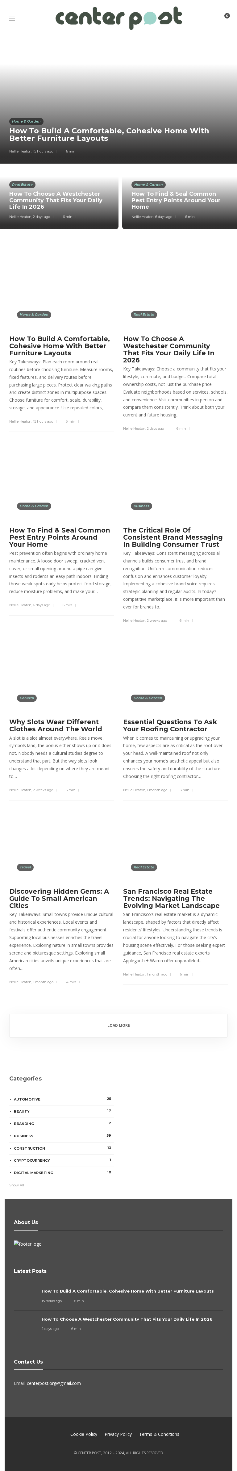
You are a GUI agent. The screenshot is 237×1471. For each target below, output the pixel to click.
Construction (62, 1148)
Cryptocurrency (62, 1160)
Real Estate (22, 184)
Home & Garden (26, 121)
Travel (25, 867)
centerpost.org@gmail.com (54, 1383)
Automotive (62, 1099)
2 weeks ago (157, 620)
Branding (62, 1123)
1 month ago (157, 790)
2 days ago (41, 217)
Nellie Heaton (20, 151)
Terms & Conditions (159, 1434)
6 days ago (163, 217)
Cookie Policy (83, 1434)
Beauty (62, 1111)
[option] (118, 137)
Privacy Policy (118, 1434)
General (27, 698)
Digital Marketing (62, 1172)
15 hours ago (43, 151)
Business (141, 506)
